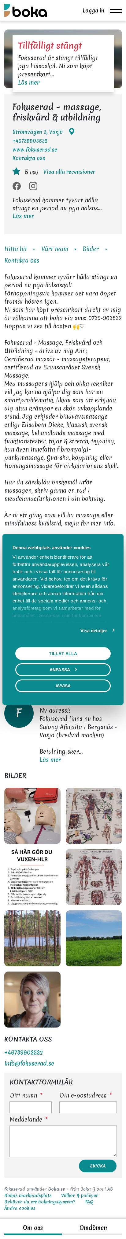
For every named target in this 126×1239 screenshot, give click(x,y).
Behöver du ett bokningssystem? (39, 1202)
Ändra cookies (19, 1208)
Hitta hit (15, 249)
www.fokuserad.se (35, 149)
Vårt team (54, 249)
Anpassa (60, 669)
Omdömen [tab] (93, 1228)
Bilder (91, 249)
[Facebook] (17, 186)
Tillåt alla (63, 653)
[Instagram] (33, 186)
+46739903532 (30, 140)
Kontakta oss (29, 158)
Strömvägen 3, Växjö (38, 131)
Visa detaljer (93, 630)
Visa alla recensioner (69, 171)
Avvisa (63, 685)
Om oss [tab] (33, 1228)
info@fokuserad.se (29, 1063)
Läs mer (28, 82)
